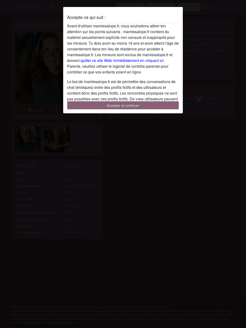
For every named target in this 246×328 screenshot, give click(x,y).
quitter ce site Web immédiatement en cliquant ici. (122, 60)
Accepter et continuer (123, 105)
